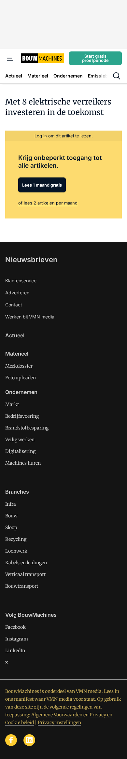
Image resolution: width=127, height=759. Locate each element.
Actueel (14, 335)
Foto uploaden (20, 378)
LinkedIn (15, 651)
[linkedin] (29, 740)
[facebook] (11, 740)
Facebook (15, 627)
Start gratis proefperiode (95, 58)
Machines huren (23, 463)
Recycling (15, 539)
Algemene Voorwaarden (56, 715)
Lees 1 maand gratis (42, 185)
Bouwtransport (21, 586)
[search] (116, 76)
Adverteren (17, 292)
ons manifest (19, 699)
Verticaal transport (25, 574)
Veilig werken (20, 440)
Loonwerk (16, 551)
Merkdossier (19, 366)
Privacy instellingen (59, 722)
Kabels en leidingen (26, 563)
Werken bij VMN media (29, 316)
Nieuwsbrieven (31, 259)
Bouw (11, 516)
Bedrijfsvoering (22, 416)
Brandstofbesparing (27, 428)
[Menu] (10, 58)
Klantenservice (20, 280)
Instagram (16, 639)
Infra (10, 504)
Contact (13, 304)
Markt (12, 404)
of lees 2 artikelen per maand (48, 202)
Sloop (11, 527)
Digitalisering (20, 451)
